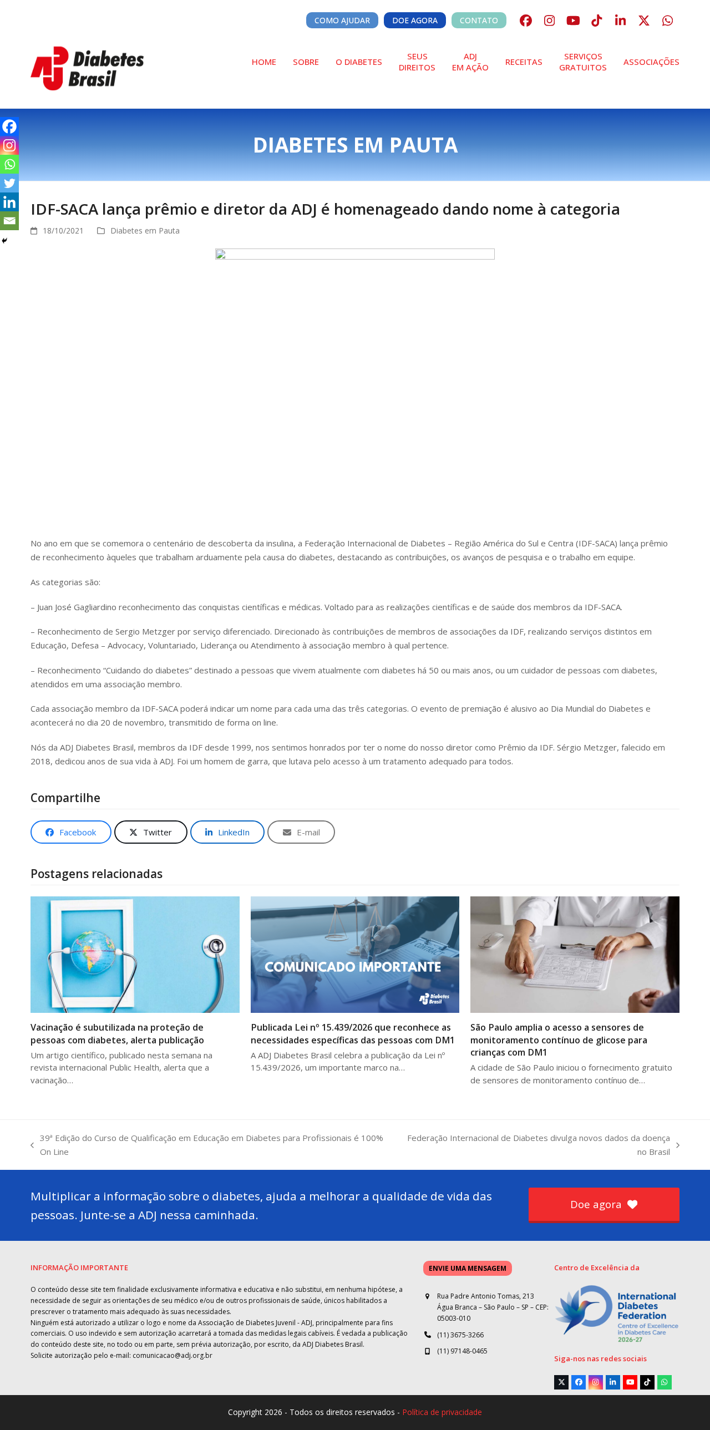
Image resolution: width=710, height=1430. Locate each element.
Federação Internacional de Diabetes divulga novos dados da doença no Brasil (533, 1145)
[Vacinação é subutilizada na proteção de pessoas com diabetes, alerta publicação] (135, 953)
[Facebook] (9, 126)
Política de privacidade (442, 1412)
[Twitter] (9, 183)
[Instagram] (9, 145)
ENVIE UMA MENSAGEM (467, 1268)
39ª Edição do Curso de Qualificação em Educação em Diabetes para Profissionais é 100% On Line (207, 1145)
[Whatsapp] (9, 164)
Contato (479, 20)
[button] (71, 832)
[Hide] (4, 240)
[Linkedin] (9, 201)
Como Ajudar (342, 20)
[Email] (9, 220)
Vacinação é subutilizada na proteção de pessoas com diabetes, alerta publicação (117, 1033)
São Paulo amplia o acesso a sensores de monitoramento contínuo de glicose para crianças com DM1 (558, 1039)
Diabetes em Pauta (145, 230)
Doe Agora (415, 20)
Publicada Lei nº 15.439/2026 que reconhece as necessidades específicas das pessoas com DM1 (353, 1033)
